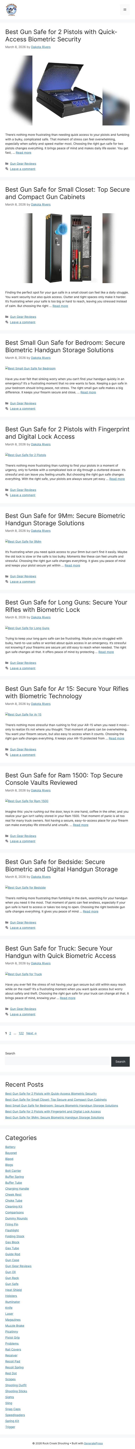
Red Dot (11, 1373)
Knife (8, 1308)
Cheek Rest (13, 1194)
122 (22, 1033)
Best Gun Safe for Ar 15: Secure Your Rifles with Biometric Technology (66, 692)
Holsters (11, 1296)
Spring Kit (12, 1421)
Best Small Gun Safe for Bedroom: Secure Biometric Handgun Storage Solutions (65, 346)
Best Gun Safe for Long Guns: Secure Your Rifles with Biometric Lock (66, 606)
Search (10, 1053)
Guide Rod (12, 1254)
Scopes (10, 1379)
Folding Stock (14, 1236)
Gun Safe (11, 1284)
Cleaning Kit (13, 1206)
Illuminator (12, 1302)
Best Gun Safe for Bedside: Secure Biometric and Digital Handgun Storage (61, 865)
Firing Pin (11, 1224)
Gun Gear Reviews (23, 163)
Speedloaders (15, 1415)
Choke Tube (13, 1200)
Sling (8, 1403)
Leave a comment (22, 169)
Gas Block (12, 1242)
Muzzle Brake (14, 1325)
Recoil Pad (12, 1361)
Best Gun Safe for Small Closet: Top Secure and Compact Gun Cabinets (67, 193)
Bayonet (11, 1153)
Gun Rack (12, 1278)
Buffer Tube (13, 1182)
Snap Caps (13, 1409)
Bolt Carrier (13, 1171)
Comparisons (14, 1212)
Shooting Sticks (16, 1391)
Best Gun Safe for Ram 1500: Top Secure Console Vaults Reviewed (64, 778)
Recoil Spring (14, 1367)
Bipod (9, 1159)
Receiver (11, 1355)
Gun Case (12, 1260)
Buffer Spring (14, 1176)
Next (31, 1033)
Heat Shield (13, 1290)
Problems (12, 1343)
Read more (23, 152)
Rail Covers (13, 1349)
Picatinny (11, 1331)
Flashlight (12, 1230)
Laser (9, 1313)
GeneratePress (93, 1443)
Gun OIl (10, 1272)
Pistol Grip (12, 1337)
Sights (9, 1397)
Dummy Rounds (16, 1218)
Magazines (13, 1319)
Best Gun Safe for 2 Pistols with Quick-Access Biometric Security (61, 35)
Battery (10, 1147)
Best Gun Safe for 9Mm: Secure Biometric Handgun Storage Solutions (65, 519)
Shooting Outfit (16, 1385)
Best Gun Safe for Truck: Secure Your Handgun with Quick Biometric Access (60, 952)
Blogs (9, 1165)
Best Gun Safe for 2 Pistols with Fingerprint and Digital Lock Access (67, 432)
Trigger (10, 1427)
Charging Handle (17, 1188)
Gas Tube (12, 1248)
